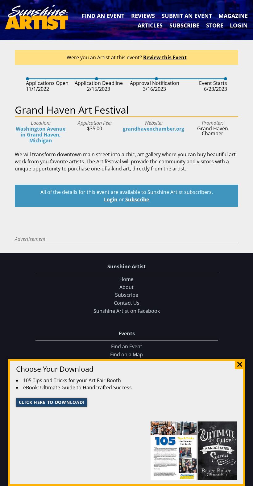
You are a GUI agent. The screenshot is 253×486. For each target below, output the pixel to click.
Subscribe (184, 25)
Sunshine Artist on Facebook (126, 311)
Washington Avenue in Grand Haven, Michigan (40, 134)
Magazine (233, 15)
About (126, 287)
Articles (150, 25)
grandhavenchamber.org (153, 128)
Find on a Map (126, 354)
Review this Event (165, 57)
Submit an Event (187, 15)
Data (246, 480)
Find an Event (103, 15)
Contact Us (126, 303)
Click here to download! (52, 402)
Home (126, 279)
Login (239, 25)
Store (214, 25)
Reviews (143, 15)
